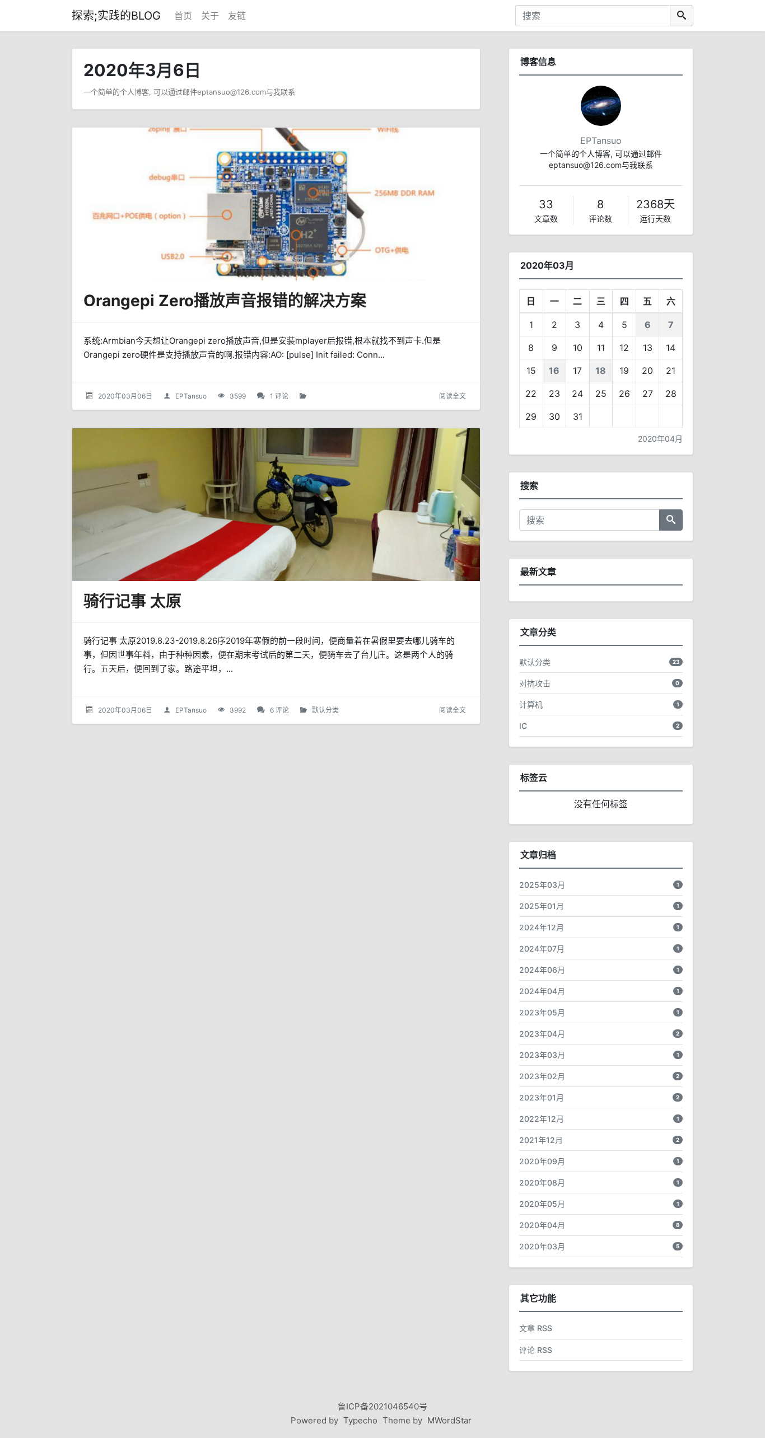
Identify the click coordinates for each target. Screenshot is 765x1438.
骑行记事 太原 (132, 601)
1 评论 (279, 396)
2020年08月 (542, 1182)
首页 (183, 15)
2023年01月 (541, 1097)
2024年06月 (542, 970)
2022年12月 (541, 1118)
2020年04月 (660, 438)
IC (523, 725)
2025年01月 (541, 906)
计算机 (531, 704)
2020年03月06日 (125, 396)
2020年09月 (542, 1161)
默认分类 (325, 710)
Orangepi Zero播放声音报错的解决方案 (224, 300)
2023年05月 (542, 1012)
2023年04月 (542, 1033)
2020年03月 (542, 1246)
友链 (237, 15)
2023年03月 (542, 1055)
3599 (238, 396)
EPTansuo (191, 396)
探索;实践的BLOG (116, 15)
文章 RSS (535, 1328)
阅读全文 (452, 396)
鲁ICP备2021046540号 (382, 1406)
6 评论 (279, 710)
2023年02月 (542, 1076)
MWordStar (449, 1420)
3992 (238, 710)
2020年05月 (542, 1204)
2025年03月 (542, 884)
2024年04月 (542, 991)
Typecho (360, 1420)
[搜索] (681, 15)
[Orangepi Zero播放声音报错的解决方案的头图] (276, 204)
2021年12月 (541, 1140)
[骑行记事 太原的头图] (276, 504)
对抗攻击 (535, 683)
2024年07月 (542, 948)
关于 (210, 15)
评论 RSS (535, 1350)
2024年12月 (541, 927)
